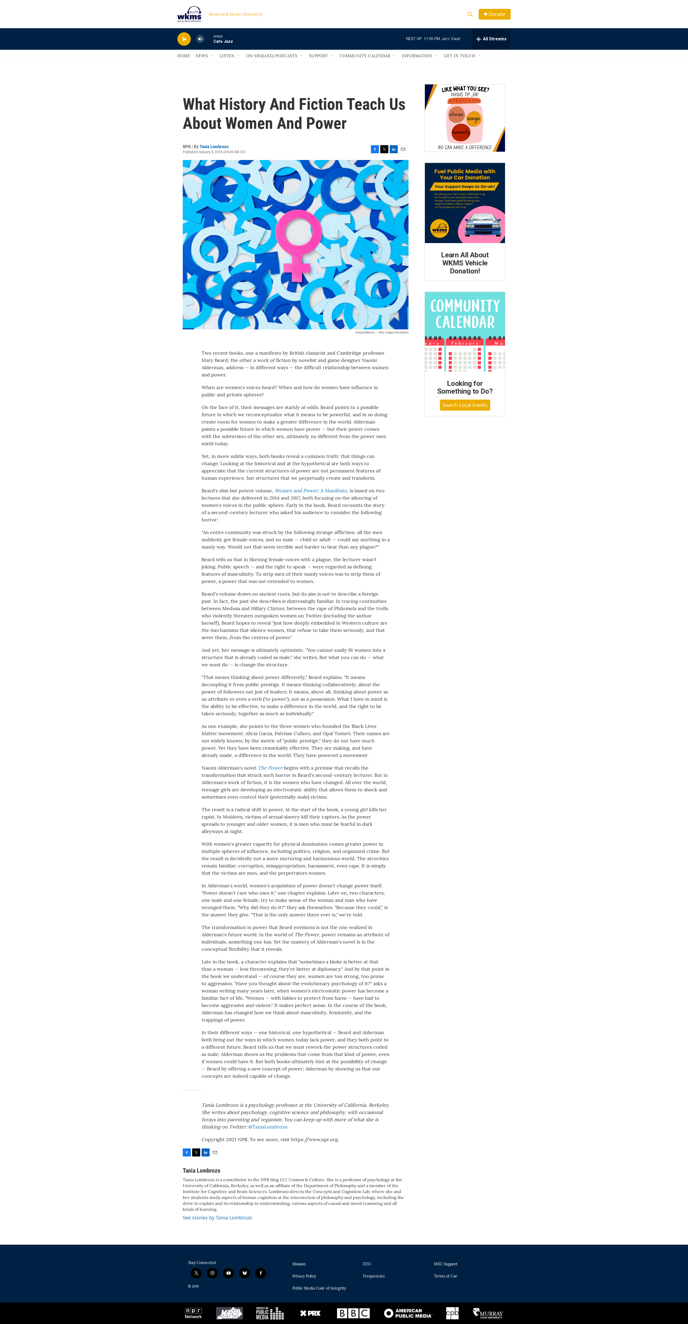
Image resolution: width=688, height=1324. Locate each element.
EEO (367, 1264)
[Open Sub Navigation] (212, 56)
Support (318, 56)
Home (183, 56)
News (202, 56)
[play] (184, 39)
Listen (227, 56)
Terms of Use (445, 1276)
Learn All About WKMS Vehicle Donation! (465, 263)
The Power (270, 768)
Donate (497, 14)
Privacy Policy (304, 1276)
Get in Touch (459, 56)
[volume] (200, 39)
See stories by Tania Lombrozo (217, 1217)
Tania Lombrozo (214, 146)
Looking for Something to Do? (465, 387)
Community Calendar (365, 56)
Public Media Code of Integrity (319, 1288)
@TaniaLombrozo (268, 1127)
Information (417, 56)
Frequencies (374, 1276)
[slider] (209, 39)
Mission (299, 1264)
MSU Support (445, 1264)
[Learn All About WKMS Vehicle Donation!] (465, 203)
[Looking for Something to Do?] (465, 332)
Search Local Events (465, 405)
